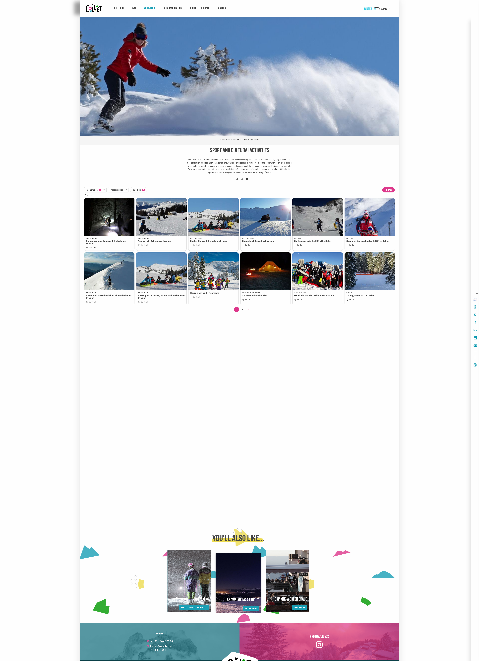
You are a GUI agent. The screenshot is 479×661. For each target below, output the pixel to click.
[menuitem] (94, 8)
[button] (477, 294)
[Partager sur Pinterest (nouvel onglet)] (242, 179)
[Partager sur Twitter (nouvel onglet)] (237, 179)
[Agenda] (475, 338)
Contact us (159, 633)
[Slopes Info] (475, 322)
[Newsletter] (475, 345)
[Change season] (377, 8)
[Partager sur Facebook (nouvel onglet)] (232, 179)
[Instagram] (475, 365)
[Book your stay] (475, 330)
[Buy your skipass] (475, 314)
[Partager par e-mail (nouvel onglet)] (247, 179)
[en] (475, 300)
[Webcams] (475, 307)
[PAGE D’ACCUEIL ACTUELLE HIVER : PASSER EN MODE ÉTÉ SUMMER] (377, 8)
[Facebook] (475, 357)
